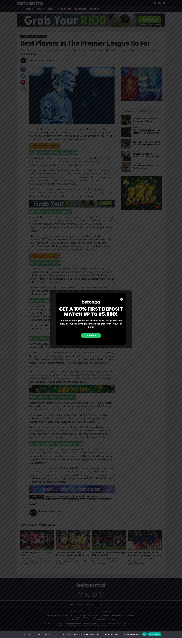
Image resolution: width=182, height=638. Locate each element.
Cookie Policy (154, 634)
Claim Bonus (91, 335)
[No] (179, 634)
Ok (144, 634)
